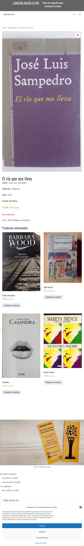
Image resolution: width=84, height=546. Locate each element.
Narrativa (12, 28)
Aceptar (42, 526)
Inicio (4, 28)
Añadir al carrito (11, 305)
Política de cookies (40, 543)
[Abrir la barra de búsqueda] (74, 14)
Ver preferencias (42, 538)
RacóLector (8, 14)
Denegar (42, 532)
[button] (81, 507)
